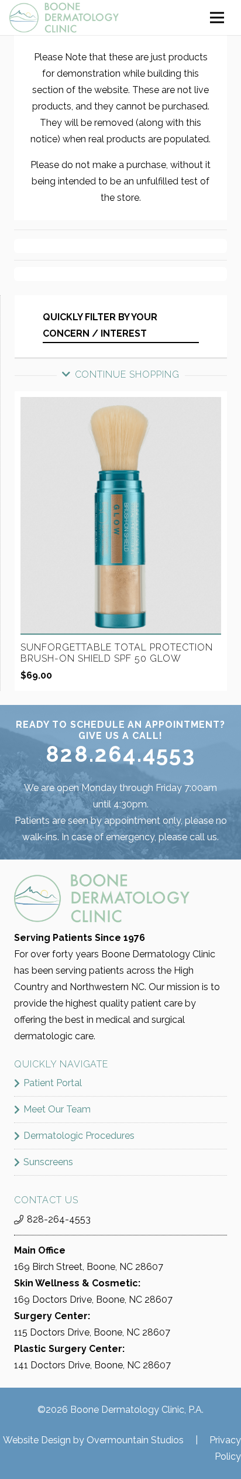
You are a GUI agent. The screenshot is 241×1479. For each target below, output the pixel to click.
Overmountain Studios (135, 1440)
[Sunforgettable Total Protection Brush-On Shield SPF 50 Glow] (120, 404)
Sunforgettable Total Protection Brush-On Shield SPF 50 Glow (116, 653)
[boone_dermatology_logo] (64, 17)
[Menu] (217, 17)
